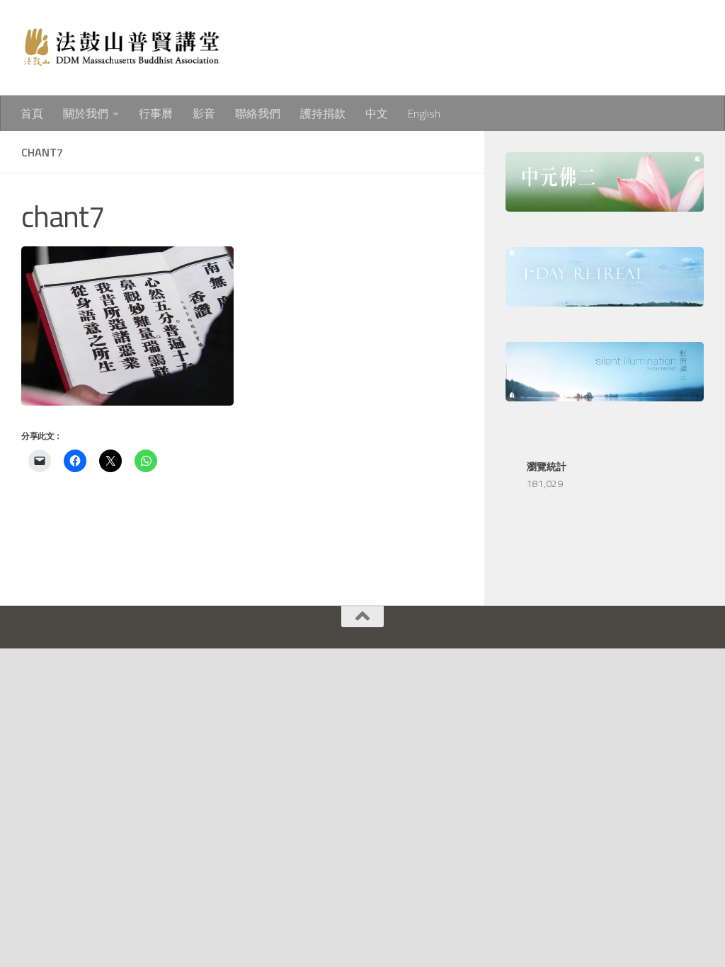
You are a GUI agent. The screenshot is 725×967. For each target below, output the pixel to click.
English (424, 113)
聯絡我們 (257, 113)
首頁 (32, 113)
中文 (376, 113)
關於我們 (85, 113)
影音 (204, 113)
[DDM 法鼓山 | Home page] (120, 47)
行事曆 (156, 113)
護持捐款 (323, 113)
